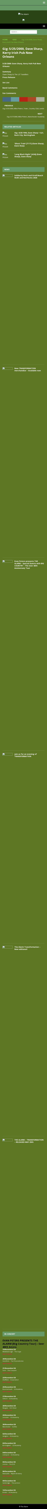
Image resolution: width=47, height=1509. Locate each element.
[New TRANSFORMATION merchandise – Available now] (8, 461)
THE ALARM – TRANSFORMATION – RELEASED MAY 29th (28, 1141)
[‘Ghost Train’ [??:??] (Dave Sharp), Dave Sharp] (8, 145)
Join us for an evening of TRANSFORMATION (25, 755)
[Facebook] (18, 7)
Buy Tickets (7, 1354)
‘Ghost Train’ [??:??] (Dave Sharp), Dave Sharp (29, 144)
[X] (23, 7)
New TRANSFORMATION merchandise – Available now (27, 369)
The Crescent (11, 1370)
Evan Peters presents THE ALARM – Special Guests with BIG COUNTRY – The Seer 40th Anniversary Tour (29, 564)
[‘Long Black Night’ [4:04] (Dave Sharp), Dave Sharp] (8, 156)
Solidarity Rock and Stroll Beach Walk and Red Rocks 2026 (28, 176)
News (7, 169)
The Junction (16, 1483)
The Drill (12, 1464)
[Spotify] (28, 7)
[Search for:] (23, 32)
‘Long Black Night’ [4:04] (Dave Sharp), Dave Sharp (28, 155)
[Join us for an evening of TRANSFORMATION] (8, 847)
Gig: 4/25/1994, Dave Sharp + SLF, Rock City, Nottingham (29, 134)
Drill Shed (13, 1408)
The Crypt (17, 1352)
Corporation (14, 1380)
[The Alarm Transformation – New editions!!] (8, 1040)
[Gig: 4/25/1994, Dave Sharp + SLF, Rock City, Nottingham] (8, 134)
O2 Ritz (14, 1427)
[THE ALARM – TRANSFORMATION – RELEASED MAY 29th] (8, 1233)
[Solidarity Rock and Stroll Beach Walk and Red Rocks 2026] (8, 268)
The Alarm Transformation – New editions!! (27, 948)
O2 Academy (18, 1389)
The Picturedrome (17, 1361)
